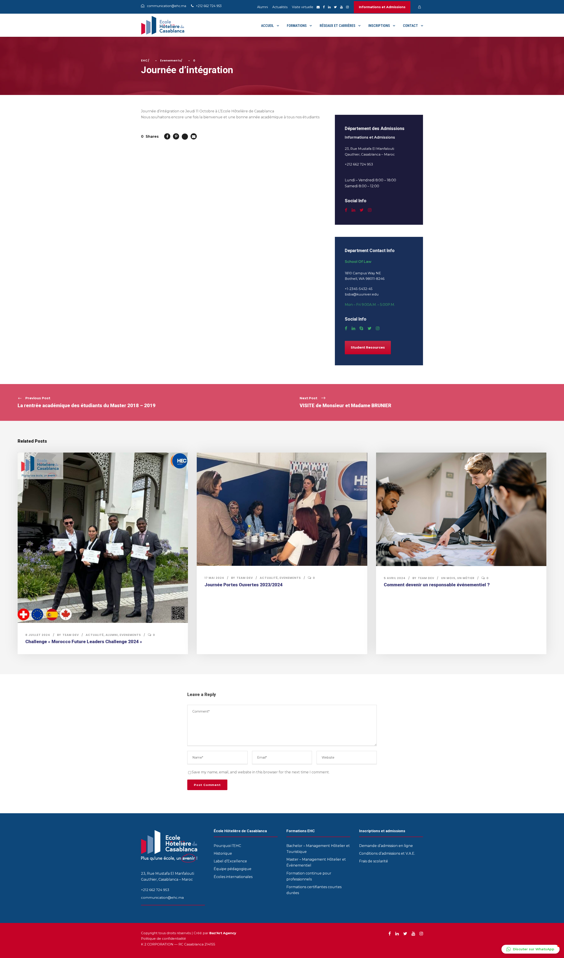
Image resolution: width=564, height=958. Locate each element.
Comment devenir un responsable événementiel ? (437, 584)
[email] (318, 7)
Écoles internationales (233, 877)
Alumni (262, 7)
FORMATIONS (297, 26)
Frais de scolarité (373, 861)
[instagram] (347, 7)
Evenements (170, 60)
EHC (144, 60)
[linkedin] (329, 7)
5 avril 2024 (395, 578)
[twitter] (335, 7)
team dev (71, 635)
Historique (223, 853)
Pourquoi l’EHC (227, 846)
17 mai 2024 (214, 578)
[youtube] (341, 7)
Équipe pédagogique (232, 869)
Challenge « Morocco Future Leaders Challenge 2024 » (83, 641)
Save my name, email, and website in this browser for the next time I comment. (261, 772)
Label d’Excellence (230, 861)
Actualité (95, 635)
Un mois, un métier (458, 578)
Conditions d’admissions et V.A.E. (387, 853)
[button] (530, 949)
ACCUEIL (267, 26)
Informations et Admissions (382, 7)
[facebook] (324, 7)
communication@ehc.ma (367, 170)
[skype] (361, 328)
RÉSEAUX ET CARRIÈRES (337, 26)
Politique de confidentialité (163, 938)
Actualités (280, 7)
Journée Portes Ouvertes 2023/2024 (243, 584)
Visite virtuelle (302, 7)
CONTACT (410, 26)
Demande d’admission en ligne (386, 846)
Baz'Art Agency (222, 933)
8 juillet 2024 (37, 635)
